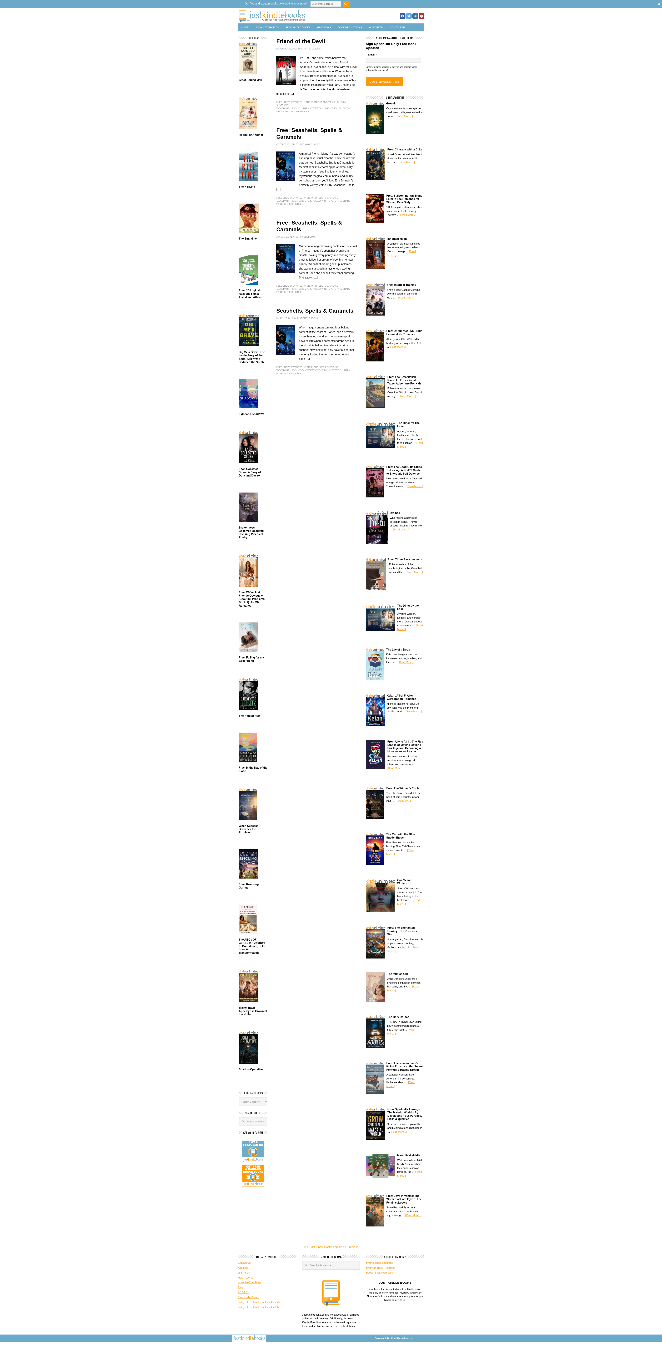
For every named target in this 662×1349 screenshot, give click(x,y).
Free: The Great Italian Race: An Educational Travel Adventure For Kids (404, 380)
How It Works (245, 1277)
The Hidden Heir (249, 715)
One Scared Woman (405, 882)
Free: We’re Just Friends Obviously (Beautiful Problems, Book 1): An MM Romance (252, 599)
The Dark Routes (398, 1017)
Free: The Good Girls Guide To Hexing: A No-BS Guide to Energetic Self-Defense (404, 470)
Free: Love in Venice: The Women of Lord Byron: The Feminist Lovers (404, 1199)
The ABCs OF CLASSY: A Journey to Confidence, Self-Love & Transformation (252, 946)
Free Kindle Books (297, 27)
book (294, 108)
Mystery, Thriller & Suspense (320, 198)
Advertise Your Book (249, 1282)
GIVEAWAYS (324, 27)
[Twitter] (409, 16)
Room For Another (251, 134)
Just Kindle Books (311, 49)
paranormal (303, 111)
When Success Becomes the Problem (248, 829)
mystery (290, 111)
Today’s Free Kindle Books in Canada (259, 1302)
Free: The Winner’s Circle (402, 788)
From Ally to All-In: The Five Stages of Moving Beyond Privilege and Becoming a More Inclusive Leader (405, 746)
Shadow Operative (251, 1069)
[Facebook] (402, 16)
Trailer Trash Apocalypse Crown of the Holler (253, 1011)
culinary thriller (331, 108)
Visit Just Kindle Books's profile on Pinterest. (331, 1247)
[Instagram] (415, 16)
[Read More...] (405, 116)
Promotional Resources (379, 1262)
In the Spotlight (312, 102)
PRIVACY (243, 1292)
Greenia (391, 103)
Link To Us (244, 1272)
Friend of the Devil (300, 41)
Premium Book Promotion (380, 1267)
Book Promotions (350, 27)
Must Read (376, 27)
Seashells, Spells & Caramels (314, 311)
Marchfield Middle (408, 1155)
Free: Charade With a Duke (404, 149)
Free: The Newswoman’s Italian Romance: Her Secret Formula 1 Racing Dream (404, 1066)
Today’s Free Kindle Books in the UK (258, 1307)
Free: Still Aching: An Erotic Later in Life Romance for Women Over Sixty (404, 199)
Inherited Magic (397, 238)
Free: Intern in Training (401, 284)
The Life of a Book (398, 649)
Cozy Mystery (306, 201)
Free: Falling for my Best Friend (251, 659)
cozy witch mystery (326, 201)
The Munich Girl (397, 973)
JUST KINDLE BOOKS (299, 15)
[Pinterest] (421, 16)
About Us (243, 1267)
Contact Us (397, 27)
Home (245, 27)
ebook (346, 108)
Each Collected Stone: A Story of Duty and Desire (250, 472)
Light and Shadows (251, 414)
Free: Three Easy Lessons (405, 559)
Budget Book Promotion (379, 1272)
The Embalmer (248, 238)
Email (372, 54)
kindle (280, 111)
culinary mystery (308, 108)
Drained (395, 512)
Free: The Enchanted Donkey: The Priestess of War (403, 931)
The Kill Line (247, 186)
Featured (296, 102)
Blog (240, 1287)
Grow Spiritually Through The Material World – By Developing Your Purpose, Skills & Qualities (404, 1114)
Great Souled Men (250, 80)
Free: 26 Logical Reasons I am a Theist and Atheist (250, 293)
